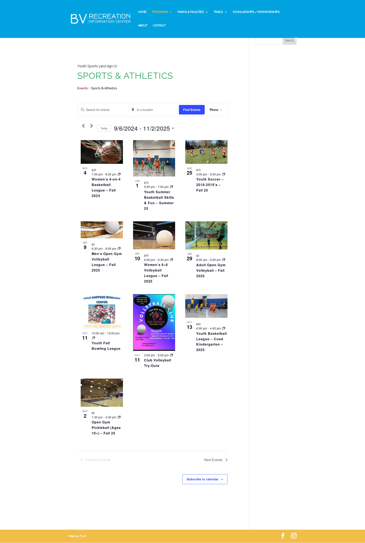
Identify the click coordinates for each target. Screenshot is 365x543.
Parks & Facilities (191, 12)
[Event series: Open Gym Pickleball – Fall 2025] (119, 417)
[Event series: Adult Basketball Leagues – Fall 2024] (119, 174)
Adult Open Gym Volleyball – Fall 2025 (211, 270)
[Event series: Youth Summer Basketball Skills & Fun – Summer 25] (171, 187)
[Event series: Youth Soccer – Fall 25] (223, 174)
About (142, 25)
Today (104, 128)
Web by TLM (77, 536)
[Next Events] (91, 125)
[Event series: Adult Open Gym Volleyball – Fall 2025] (223, 260)
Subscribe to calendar (202, 479)
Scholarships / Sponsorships (256, 12)
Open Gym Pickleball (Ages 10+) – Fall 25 (106, 428)
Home (142, 12)
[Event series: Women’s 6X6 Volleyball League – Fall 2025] (171, 260)
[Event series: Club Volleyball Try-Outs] (171, 355)
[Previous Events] (83, 125)
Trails (218, 12)
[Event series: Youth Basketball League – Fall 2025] (223, 328)
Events (82, 88)
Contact (159, 25)
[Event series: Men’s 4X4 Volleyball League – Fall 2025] (119, 248)
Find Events (191, 109)
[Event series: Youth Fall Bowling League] (93, 338)
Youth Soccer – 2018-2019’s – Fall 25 (210, 185)
